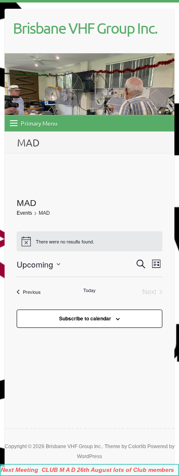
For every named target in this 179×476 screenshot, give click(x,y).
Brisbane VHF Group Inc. (85, 28)
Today (89, 290)
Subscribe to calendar (85, 318)
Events (24, 213)
